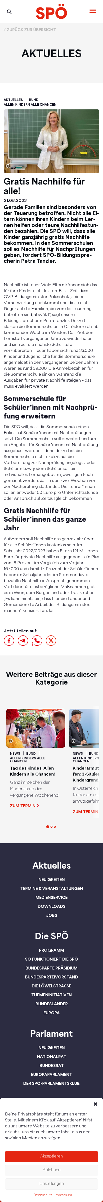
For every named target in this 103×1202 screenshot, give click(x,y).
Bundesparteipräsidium (52, 968)
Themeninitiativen (51, 994)
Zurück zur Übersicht (31, 29)
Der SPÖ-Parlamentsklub (51, 1083)
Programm (51, 950)
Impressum (63, 1195)
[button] (95, 1104)
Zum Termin (23, 805)
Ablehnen (51, 1170)
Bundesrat (52, 1065)
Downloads (52, 906)
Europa (52, 1012)
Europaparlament (51, 1074)
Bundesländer (52, 1003)
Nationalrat (51, 1056)
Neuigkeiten (51, 879)
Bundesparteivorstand (51, 976)
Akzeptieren (51, 1156)
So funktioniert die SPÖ (51, 959)
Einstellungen (51, 1184)
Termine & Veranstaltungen (51, 888)
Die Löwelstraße (51, 985)
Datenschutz (43, 1195)
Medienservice (52, 897)
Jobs (51, 915)
